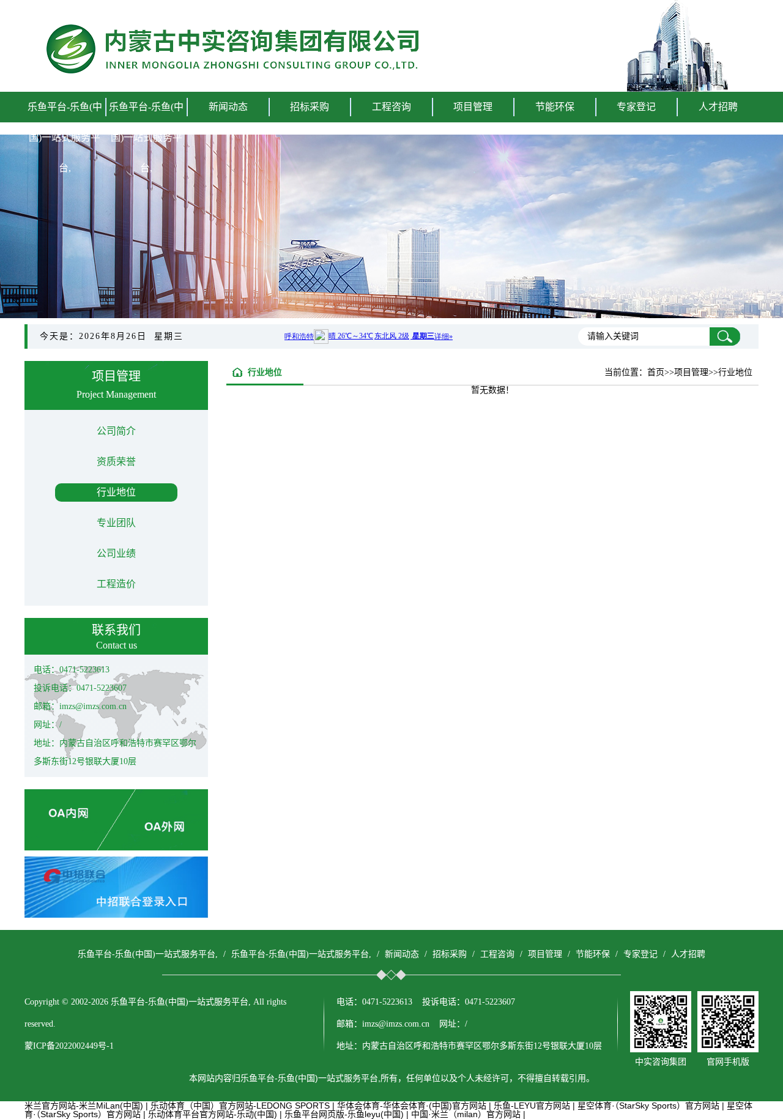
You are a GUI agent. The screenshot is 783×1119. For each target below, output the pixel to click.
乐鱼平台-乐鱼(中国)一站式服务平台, (65, 137)
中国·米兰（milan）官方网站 (466, 1114)
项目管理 (545, 954)
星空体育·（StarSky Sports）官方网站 (648, 1105)
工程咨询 (497, 954)
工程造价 (116, 584)
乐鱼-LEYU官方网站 (532, 1105)
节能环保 (593, 954)
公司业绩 (116, 553)
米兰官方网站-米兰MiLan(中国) (83, 1105)
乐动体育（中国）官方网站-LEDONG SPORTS (240, 1105)
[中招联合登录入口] (116, 915)
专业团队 (116, 523)
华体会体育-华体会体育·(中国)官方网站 (411, 1105)
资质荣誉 (116, 461)
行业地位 (116, 492)
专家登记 (636, 107)
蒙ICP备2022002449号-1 (69, 1045)
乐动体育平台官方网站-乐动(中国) (212, 1114)
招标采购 (449, 954)
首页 (655, 372)
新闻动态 (402, 954)
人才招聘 (718, 107)
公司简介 (116, 431)
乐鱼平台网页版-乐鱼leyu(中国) (344, 1114)
